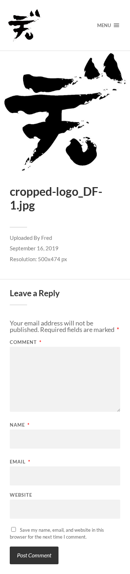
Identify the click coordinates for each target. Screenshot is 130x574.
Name (20, 425)
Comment (26, 342)
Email (20, 461)
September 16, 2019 (34, 248)
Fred (46, 237)
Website (21, 495)
